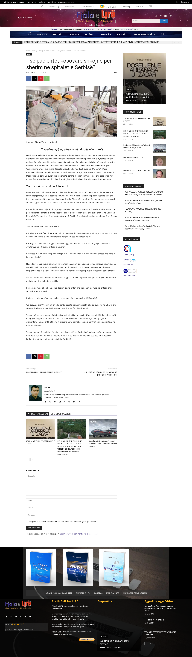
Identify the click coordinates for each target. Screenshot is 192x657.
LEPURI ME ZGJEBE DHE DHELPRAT (136, 170)
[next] (178, 42)
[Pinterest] (40, 78)
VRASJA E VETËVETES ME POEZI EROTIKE (160, 633)
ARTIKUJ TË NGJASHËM (38, 414)
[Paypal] (56, 401)
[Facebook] (151, 16)
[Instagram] (156, 16)
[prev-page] (28, 459)
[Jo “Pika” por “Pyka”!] (182, 622)
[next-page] (32, 459)
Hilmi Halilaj (130, 192)
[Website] (70, 401)
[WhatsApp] (47, 78)
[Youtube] (165, 16)
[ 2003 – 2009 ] (126, 29)
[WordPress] (75, 401)
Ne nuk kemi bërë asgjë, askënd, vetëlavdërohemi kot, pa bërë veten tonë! (160, 608)
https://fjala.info (49, 391)
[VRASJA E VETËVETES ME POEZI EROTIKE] (182, 635)
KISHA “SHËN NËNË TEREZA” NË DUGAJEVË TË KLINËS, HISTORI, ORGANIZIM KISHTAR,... (135, 133)
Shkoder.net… (129, 264)
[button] (171, 16)
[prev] (174, 42)
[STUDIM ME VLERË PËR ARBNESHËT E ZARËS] (40, 429)
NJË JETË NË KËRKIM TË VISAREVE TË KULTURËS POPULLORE (100, 373)
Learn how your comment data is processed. (79, 534)
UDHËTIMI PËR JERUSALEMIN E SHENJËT (44, 372)
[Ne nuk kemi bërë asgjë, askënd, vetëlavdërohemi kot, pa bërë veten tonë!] (182, 609)
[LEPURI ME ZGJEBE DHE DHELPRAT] (159, 173)
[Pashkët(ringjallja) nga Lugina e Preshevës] (118, 628)
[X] (160, 16)
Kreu (28, 50)
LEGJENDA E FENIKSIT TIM (133, 158)
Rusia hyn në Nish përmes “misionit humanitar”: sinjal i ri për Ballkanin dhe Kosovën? (60, 42)
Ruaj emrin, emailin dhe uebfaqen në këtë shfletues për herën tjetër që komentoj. (63, 521)
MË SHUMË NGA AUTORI (61, 414)
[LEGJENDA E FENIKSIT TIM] (159, 161)
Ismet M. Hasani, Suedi (134, 200)
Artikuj (34, 50)
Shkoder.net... (57, 609)
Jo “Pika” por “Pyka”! (154, 620)
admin (32, 72)
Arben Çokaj (128, 254)
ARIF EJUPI (129, 209)
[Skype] (61, 401)
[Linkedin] (16, 616)
